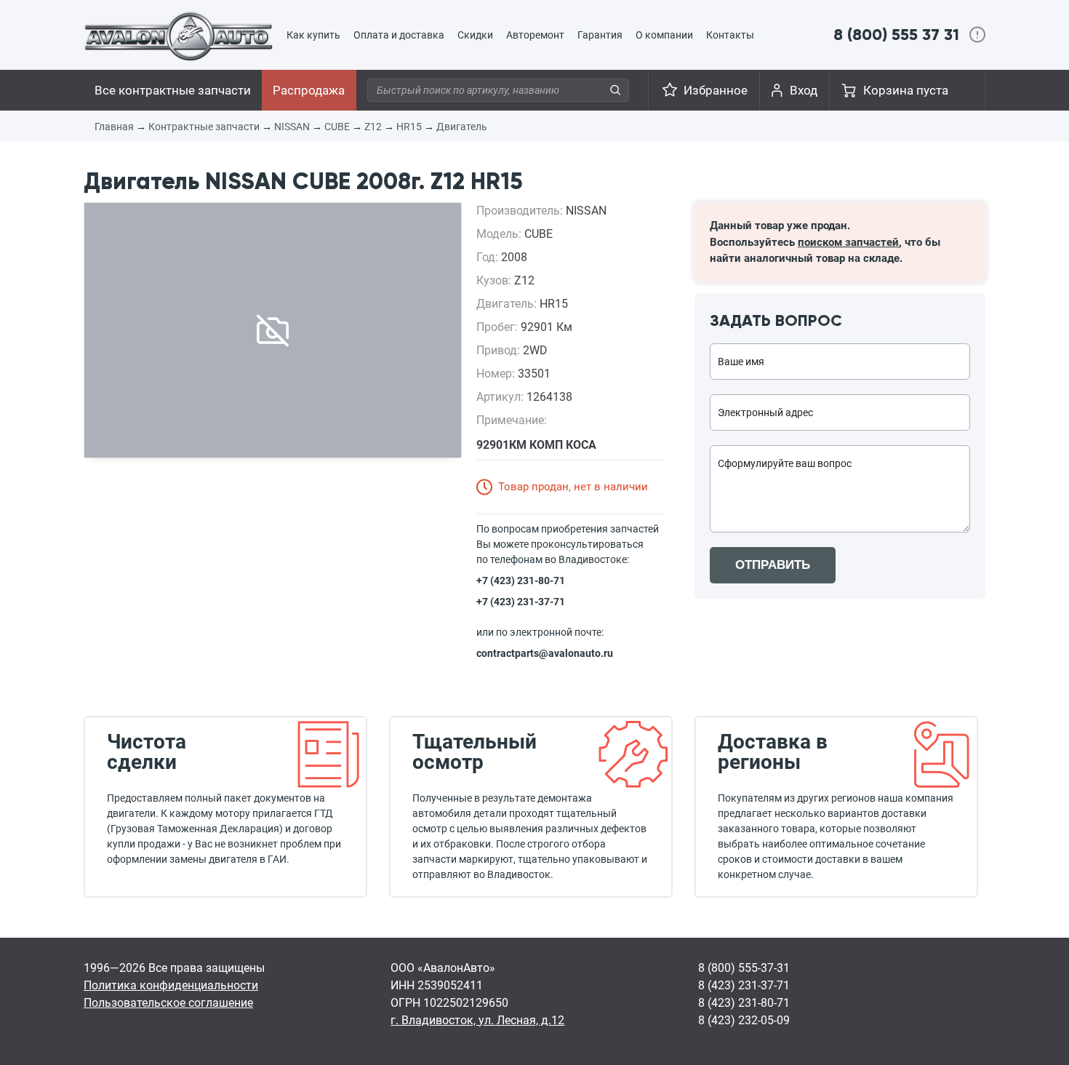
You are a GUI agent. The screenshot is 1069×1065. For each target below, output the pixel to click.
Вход (803, 90)
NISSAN (292, 126)
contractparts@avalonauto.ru (544, 653)
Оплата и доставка (398, 35)
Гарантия (599, 35)
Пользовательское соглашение (168, 1003)
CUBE (337, 126)
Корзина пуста (905, 90)
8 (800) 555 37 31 (896, 34)
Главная (114, 126)
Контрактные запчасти (204, 126)
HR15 (409, 126)
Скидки (475, 35)
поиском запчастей (848, 242)
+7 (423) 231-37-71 (520, 601)
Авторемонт (535, 35)
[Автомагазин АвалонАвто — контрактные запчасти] (178, 35)
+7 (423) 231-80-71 (520, 580)
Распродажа (309, 90)
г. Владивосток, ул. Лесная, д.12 (477, 1020)
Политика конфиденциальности (171, 985)
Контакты (730, 35)
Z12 (373, 126)
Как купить (313, 35)
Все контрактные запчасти (173, 90)
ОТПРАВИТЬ (772, 565)
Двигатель (461, 126)
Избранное (716, 90)
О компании (664, 35)
